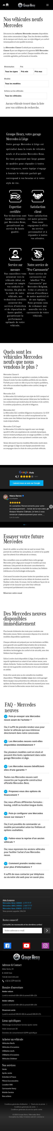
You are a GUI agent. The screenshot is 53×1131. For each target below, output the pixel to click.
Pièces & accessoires (10, 1081)
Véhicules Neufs (8, 1043)
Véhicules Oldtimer (9, 1058)
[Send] (47, 930)
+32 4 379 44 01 (12, 980)
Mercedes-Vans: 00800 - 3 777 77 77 (17, 908)
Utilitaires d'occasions (10, 1055)
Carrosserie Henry (9, 1088)
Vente (4, 1069)
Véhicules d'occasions (10, 1047)
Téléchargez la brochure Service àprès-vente (19, 1024)
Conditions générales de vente (24, 1107)
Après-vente (7, 1073)
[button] (2, 507)
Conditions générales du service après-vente (26, 1109)
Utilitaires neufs (8, 1051)
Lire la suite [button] (15, 517)
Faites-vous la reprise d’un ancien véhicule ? (24, 840)
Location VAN (7, 1084)
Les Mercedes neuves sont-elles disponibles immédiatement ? (23, 743)
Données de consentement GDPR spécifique (19, 1032)
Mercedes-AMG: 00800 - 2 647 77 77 (17, 905)
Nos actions (6, 1096)
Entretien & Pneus (9, 1077)
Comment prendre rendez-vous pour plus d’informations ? (23, 865)
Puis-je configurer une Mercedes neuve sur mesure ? (24, 815)
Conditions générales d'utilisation (16, 1104)
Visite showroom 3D (10, 1028)
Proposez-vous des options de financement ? (22, 793)
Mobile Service (8, 1092)
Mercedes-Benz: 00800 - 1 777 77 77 (17, 903)
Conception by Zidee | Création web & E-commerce (26, 1117)
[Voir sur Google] (6, 496)
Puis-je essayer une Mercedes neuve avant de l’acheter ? (22, 718)
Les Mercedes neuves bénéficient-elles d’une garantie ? (24, 768)
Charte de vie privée (38, 1104)
